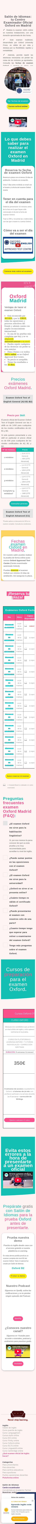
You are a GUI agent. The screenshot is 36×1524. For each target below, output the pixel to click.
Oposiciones (14, 65)
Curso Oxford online (11, 1443)
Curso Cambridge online (12, 1451)
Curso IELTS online (10, 1446)
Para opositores (9, 1472)
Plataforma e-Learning (14, 91)
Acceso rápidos (15, 98)
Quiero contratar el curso (20, 1120)
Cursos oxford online (18, 106)
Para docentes (8, 1467)
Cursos (11, 59)
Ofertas (11, 79)
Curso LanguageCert (11, 1433)
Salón (11, 22)
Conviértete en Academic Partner (16, 1490)
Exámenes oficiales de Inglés (17, 29)
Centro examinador (17, 70)
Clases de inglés (9, 1428)
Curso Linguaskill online (12, 1448)
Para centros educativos (12, 1470)
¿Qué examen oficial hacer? (17, 38)
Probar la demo (18, 1276)
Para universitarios (10, 1465)
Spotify (18, 1318)
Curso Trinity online (10, 1441)
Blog (10, 84)
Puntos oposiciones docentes (15, 1475)
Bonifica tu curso (15, 53)
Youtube (18, 1364)
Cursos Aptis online (10, 1435)
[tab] (18, 399)
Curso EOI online (9, 1438)
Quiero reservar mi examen (18, 776)
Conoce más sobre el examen (18, 271)
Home (11, 17)
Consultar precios (19, 504)
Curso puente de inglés (16, 46)
